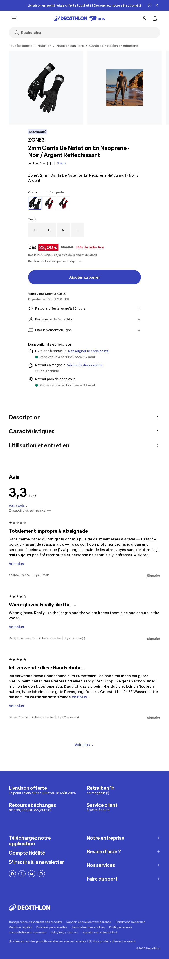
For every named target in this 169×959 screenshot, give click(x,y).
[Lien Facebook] (12, 873)
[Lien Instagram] (41, 873)
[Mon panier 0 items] (155, 18)
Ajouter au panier (84, 277)
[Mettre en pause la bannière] (149, 5)
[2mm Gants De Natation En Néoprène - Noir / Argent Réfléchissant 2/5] (124, 88)
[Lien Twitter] (22, 873)
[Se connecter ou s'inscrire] (144, 18)
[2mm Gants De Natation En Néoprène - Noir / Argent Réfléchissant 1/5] (46, 88)
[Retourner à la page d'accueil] (79, 18)
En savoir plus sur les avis (27, 510)
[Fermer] (156, 5)
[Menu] (14, 18)
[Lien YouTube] (31, 873)
